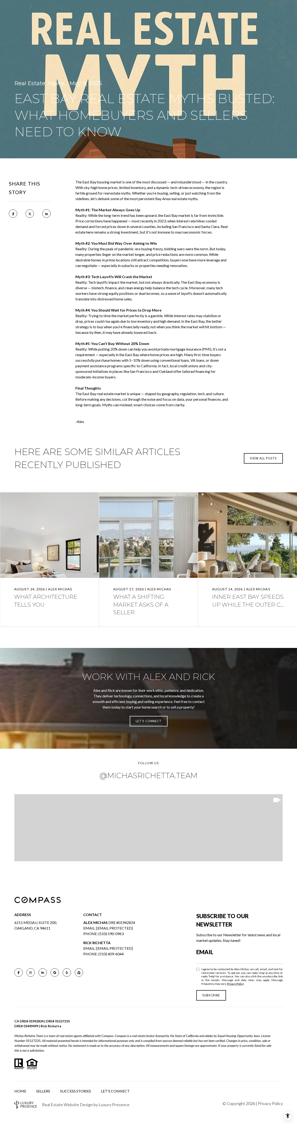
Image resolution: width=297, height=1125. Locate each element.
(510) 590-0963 (111, 933)
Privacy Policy (235, 983)
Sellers (43, 1091)
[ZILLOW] (79, 972)
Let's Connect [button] (148, 721)
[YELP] (67, 972)
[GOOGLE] (55, 972)
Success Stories (75, 1091)
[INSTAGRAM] (30, 972)
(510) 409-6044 (111, 954)
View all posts (263, 458)
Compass (120, 1036)
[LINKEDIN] (43, 972)
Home (20, 1091)
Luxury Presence (114, 1104)
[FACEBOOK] (18, 972)
